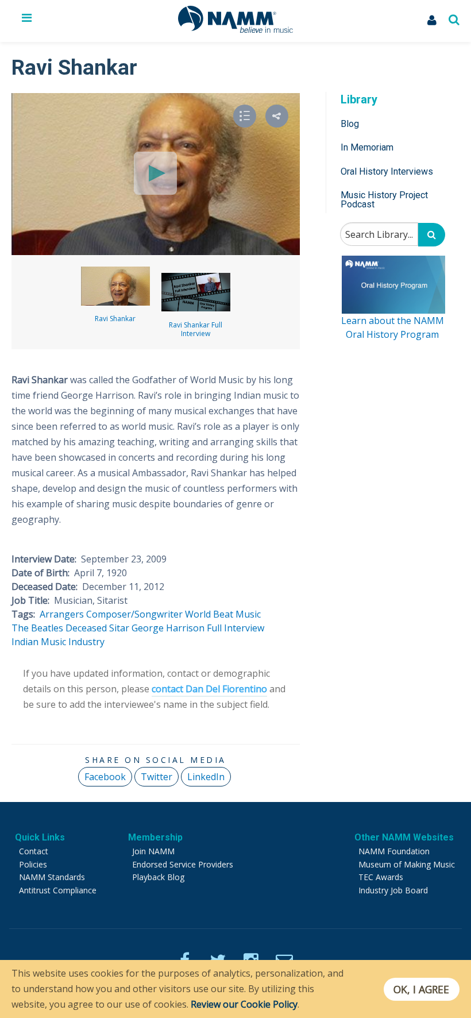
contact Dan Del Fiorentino (209, 688)
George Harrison (168, 628)
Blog (350, 123)
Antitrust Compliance (57, 890)
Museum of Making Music (406, 864)
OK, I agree (421, 989)
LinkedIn (206, 776)
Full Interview (235, 628)
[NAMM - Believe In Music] (235, 29)
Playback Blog (158, 877)
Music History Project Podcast (384, 200)
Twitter (156, 776)
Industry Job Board (393, 890)
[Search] (431, 234)
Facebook (105, 776)
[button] (276, 116)
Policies (33, 864)
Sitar (119, 628)
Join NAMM (153, 851)
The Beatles (37, 628)
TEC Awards (380, 877)
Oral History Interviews (387, 171)
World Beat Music (223, 614)
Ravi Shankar (115, 318)
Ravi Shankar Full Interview (195, 329)
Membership (155, 837)
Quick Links (40, 837)
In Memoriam (367, 147)
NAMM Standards (52, 877)
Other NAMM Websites (404, 837)
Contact (33, 851)
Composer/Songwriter (134, 614)
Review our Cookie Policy (244, 1004)
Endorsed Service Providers (182, 864)
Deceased (86, 628)
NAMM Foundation (394, 851)
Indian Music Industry (58, 641)
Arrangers (62, 614)
